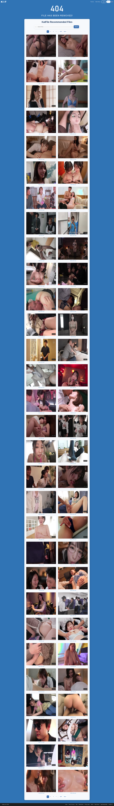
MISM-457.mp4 (73, 767)
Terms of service (71, 804)
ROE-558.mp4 (41, 539)
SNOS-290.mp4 (41, 210)
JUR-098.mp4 (73, 108)
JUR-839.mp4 (73, 336)
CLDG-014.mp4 (41, 717)
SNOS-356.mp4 (41, 387)
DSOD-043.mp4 (41, 691)
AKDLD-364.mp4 (73, 641)
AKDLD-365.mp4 (73, 539)
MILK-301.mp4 (41, 666)
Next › (65, 31)
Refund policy (81, 804)
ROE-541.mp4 (41, 57)
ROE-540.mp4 (73, 57)
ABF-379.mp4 (73, 210)
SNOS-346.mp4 (73, 488)
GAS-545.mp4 (73, 666)
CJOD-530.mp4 (41, 793)
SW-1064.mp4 (73, 463)
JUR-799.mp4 (73, 691)
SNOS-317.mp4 (73, 159)
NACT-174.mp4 (73, 742)
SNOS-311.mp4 (41, 260)
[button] (112, 2)
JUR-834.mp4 (73, 286)
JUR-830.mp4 (41, 108)
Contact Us (111, 804)
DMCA (92, 804)
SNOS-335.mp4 (73, 438)
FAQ (76, 804)
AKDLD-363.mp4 (73, 235)
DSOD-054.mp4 (41, 767)
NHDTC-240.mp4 (41, 336)
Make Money (97, 1)
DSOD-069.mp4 (73, 590)
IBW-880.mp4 (73, 717)
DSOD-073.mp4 (73, 311)
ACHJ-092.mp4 (73, 83)
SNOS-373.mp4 (41, 412)
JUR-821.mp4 (41, 641)
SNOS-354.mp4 (73, 260)
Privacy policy (87, 804)
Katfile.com (4, 804)
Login (104, 1)
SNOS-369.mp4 (41, 514)
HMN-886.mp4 (73, 184)
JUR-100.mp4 (41, 438)
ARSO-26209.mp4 (41, 615)
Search (76, 26)
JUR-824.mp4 (41, 590)
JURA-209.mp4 (73, 793)
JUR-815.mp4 (73, 412)
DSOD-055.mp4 (73, 362)
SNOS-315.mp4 (41, 159)
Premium (92, 1)
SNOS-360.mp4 (73, 387)
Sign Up (108, 1)
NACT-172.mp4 (41, 742)
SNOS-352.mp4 (41, 286)
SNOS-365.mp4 (41, 311)
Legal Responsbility (104, 804)
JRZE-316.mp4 (41, 83)
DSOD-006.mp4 (73, 615)
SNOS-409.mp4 (73, 514)
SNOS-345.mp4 (41, 362)
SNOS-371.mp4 (41, 184)
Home (66, 804)
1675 (61, 31)
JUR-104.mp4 (41, 235)
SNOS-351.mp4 (41, 488)
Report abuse (97, 804)
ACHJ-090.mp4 (41, 463)
